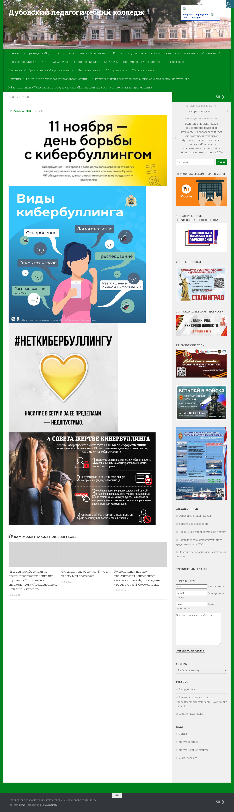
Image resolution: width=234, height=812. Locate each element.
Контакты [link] (111, 61)
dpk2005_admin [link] (20, 110)
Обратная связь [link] (143, 70)
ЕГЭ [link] (113, 53)
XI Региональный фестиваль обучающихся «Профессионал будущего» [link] (141, 79)
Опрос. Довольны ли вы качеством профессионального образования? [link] (170, 53)
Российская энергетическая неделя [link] (202, 531)
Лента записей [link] (189, 741)
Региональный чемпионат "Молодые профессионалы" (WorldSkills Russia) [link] (201, 702)
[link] (230, 4)
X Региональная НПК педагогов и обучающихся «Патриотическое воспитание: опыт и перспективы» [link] (80, 87)
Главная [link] (14, 53)
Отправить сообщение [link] (190, 650)
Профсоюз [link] (177, 61)
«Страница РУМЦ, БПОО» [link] (41, 53)
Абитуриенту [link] (115, 70)
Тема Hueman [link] (49, 804)
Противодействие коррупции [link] (144, 61)
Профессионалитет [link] (22, 61)
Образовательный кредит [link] (196, 515)
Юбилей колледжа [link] (191, 713)
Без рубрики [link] (19, 97)
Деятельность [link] (88, 70)
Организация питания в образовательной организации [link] (47, 79)
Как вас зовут (216, 586)
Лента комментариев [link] (193, 749)
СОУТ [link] (44, 61)
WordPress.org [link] (188, 757)
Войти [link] (183, 733)
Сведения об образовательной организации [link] (39, 70)
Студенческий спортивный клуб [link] (76, 61)
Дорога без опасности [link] (193, 523)
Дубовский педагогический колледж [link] (76, 12)
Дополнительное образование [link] (85, 53)
